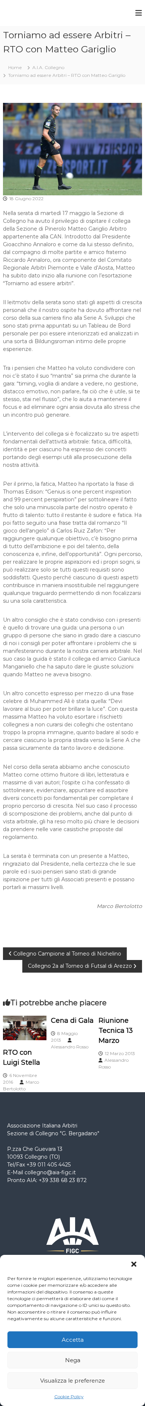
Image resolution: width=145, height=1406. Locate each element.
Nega (72, 1360)
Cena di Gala (72, 1020)
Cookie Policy (69, 1396)
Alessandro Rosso (69, 1046)
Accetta (73, 1339)
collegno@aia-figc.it (50, 1172)
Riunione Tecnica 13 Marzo (116, 1030)
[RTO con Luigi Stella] (24, 1027)
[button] (134, 1264)
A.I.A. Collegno (48, 67)
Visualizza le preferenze (72, 1380)
